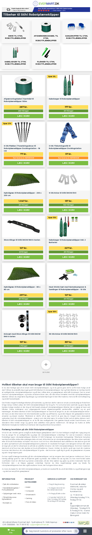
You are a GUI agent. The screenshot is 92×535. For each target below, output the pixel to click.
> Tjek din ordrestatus (10, 484)
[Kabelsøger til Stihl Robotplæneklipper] (15, 57)
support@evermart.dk (39, 525)
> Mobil (27, 487)
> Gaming (28, 498)
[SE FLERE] (46, 365)
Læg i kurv (23, 116)
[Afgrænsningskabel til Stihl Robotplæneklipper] (46, 31)
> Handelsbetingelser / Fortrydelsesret (10, 489)
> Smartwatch (30, 495)
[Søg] (76, 531)
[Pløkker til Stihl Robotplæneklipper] (46, 57)
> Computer (29, 491)
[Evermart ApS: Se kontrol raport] (83, 523)
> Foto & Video (30, 502)
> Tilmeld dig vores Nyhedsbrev (9, 498)
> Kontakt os (7, 503)
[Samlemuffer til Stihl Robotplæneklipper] (76, 31)
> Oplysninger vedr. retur (11, 493)
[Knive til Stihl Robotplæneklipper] (15, 31)
